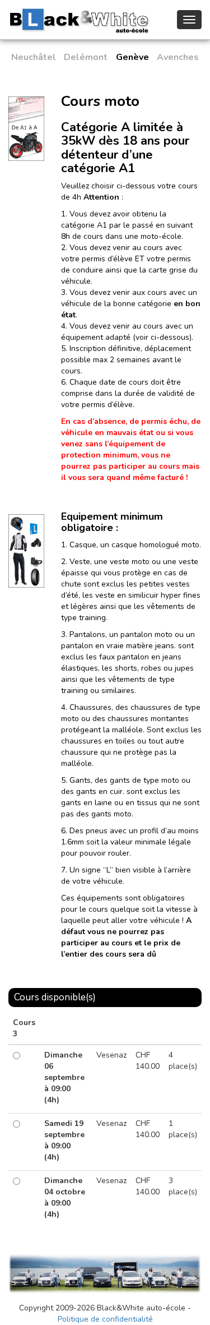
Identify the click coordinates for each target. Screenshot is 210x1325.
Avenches (178, 57)
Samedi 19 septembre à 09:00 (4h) (64, 1140)
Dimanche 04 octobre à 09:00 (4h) (64, 1197)
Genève (132, 57)
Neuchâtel (33, 57)
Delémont (86, 57)
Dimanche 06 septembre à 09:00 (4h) (64, 1077)
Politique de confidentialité (105, 1319)
